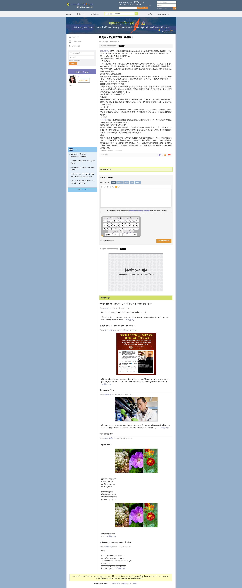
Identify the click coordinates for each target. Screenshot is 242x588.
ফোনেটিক (120, 182)
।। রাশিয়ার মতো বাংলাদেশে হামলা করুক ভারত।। (118, 326)
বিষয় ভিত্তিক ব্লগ (95, 14)
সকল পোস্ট (76, 37)
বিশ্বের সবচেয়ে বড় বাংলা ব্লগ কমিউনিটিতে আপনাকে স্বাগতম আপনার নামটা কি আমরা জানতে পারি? (131, 3)
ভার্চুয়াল (113, 182)
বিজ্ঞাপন (135, 583)
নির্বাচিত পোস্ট (80, 14)
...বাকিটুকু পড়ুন (130, 320)
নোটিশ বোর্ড (76, 46)
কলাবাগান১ (108, 395)
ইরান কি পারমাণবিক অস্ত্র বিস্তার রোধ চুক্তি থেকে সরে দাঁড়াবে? (82, 182)
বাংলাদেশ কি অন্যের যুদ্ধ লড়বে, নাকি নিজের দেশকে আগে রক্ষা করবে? (126, 304)
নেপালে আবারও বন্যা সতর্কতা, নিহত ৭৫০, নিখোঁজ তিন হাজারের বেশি (82, 175)
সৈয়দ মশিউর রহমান (110, 330)
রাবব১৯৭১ (108, 308)
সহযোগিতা (149, 14)
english (138, 182)
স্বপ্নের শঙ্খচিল (109, 438)
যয (79, 76)
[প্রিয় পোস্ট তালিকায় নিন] (165, 155)
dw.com (84, 189)
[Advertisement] (82, 117)
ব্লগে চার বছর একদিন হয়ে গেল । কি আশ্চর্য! (116, 542)
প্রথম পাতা (68, 14)
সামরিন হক (108, 547)
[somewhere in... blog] (80, 5)
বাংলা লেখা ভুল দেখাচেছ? (163, 14)
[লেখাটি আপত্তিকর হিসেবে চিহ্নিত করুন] (169, 155)
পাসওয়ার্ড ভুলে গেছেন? (162, 8)
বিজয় (132, 182)
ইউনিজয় (126, 182)
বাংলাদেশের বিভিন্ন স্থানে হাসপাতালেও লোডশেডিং (78, 155)
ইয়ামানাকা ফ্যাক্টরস (107, 390)
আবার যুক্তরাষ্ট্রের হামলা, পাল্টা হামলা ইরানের (83, 162)
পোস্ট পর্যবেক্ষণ (108, 241)
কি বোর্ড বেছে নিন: (105, 182)
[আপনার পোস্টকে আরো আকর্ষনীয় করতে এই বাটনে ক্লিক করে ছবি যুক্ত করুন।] (116, 186)
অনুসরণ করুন (83, 80)
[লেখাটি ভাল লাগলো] (159, 155)
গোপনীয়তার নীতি (126, 583)
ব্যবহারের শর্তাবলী (116, 583)
